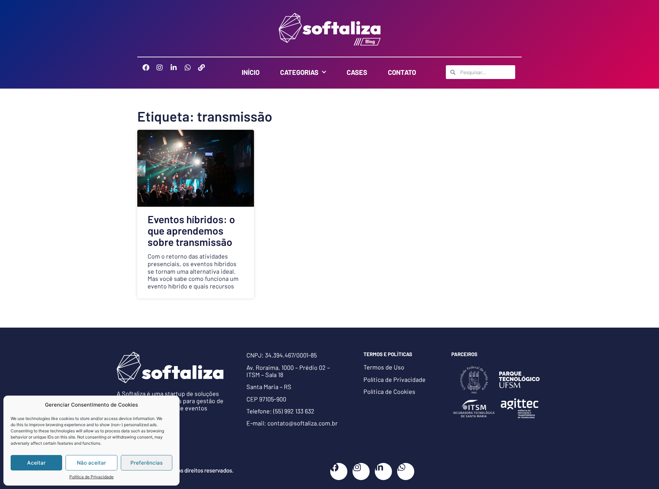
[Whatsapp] (191, 71)
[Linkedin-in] (177, 71)
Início (250, 72)
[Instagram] (163, 71)
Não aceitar (91, 462)
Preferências (146, 462)
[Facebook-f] (149, 71)
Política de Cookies (389, 391)
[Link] (205, 71)
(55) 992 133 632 (293, 411)
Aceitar (36, 462)
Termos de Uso (383, 367)
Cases (357, 72)
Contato (402, 72)
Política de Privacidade (91, 476)
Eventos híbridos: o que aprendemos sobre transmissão (191, 230)
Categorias (299, 72)
